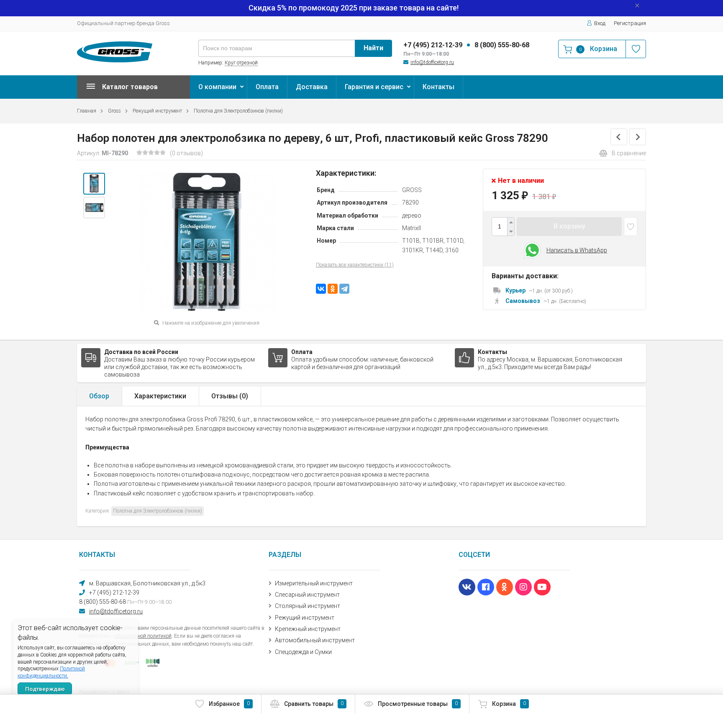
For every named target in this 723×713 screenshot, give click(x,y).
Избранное (229, 703)
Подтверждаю (45, 689)
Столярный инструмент (307, 606)
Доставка (312, 87)
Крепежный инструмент (308, 629)
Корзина (509, 703)
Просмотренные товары (418, 703)
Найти (373, 48)
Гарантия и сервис (374, 87)
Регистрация (630, 23)
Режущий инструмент (157, 111)
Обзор (99, 396)
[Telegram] (344, 289)
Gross (114, 111)
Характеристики (160, 396)
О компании (217, 87)
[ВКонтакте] (321, 289)
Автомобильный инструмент (315, 640)
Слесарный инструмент (307, 594)
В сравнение (629, 153)
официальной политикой (143, 636)
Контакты (438, 87)
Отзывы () (229, 396)
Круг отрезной (241, 63)
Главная (86, 111)
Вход (599, 23)
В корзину (569, 227)
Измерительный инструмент (314, 583)
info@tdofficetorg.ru (432, 62)
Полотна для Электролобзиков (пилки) (238, 111)
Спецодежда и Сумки (303, 652)
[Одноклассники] (333, 289)
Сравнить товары (314, 703)
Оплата (267, 87)
